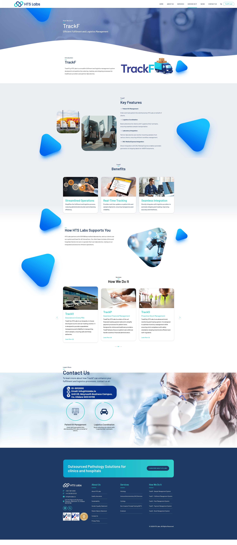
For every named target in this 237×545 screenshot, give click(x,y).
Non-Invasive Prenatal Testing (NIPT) (131, 506)
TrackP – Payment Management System (160, 506)
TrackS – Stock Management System (159, 511)
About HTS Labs (96, 491)
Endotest (123, 511)
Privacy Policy (96, 521)
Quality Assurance (97, 496)
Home (161, 4)
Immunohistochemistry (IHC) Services (131, 496)
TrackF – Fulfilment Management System (160, 496)
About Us (170, 4)
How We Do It (192, 4)
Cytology (122, 501)
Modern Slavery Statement (99, 511)
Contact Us (212, 4)
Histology (123, 491)
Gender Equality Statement (99, 506)
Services (180, 4)
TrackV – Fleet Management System (159, 501)
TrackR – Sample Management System (160, 491)
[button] (57, 317)
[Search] (221, 4)
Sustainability (96, 501)
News (203, 4)
